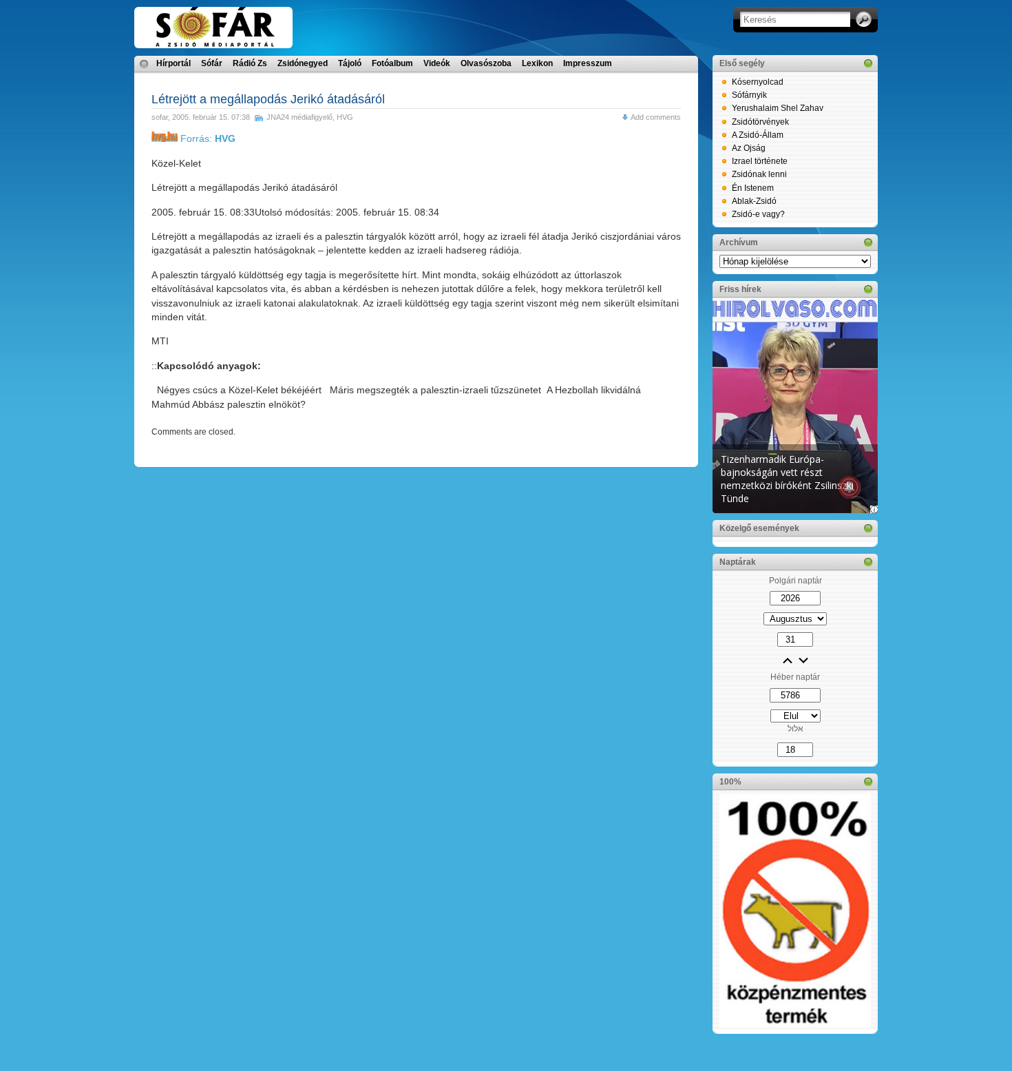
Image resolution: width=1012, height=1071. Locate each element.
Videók (436, 63)
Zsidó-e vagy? (758, 214)
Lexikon (537, 63)
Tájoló (349, 63)
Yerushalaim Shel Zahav (777, 108)
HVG (345, 117)
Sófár (211, 63)
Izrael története (760, 161)
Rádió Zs (250, 63)
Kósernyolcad (757, 82)
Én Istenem (753, 188)
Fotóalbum (392, 63)
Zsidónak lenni (759, 174)
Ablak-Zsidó (754, 201)
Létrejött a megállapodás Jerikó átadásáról (268, 99)
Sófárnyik (749, 95)
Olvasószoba (486, 63)
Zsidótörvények (760, 122)
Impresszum (587, 63)
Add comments (656, 117)
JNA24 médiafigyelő (299, 117)
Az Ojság (749, 148)
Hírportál (173, 63)
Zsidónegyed (302, 63)
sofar (159, 117)
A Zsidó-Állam (757, 135)
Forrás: (206, 138)
